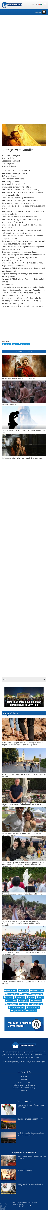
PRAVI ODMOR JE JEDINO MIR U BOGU (30, 1119)
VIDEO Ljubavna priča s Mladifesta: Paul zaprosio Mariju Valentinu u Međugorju (23, 834)
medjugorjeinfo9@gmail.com (25, 1206)
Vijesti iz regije (34, 1007)
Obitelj (41, 997)
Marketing (24, 1079)
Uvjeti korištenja (24, 1082)
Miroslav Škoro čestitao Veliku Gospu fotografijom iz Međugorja (21, 805)
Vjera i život (32, 1011)
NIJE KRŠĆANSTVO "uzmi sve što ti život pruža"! (30, 1185)
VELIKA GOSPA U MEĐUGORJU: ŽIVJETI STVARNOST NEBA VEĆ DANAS (24, 776)
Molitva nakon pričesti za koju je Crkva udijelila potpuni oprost (22, 458)
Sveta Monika (25, 344)
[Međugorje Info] (12, 4)
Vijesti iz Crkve (37, 1004)
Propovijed (24, 1001)
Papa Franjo (12, 1001)
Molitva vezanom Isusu (9, 405)
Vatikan (24, 1004)
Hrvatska (9, 997)
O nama (24, 1077)
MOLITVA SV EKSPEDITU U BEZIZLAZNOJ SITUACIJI (18, 379)
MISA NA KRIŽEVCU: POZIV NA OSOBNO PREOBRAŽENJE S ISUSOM (23, 983)
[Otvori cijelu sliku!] (24, 135)
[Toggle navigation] (44, 12)
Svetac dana (37, 1001)
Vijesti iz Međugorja (17, 1007)
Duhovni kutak (11, 991)
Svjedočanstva (12, 1004)
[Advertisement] (24, 43)
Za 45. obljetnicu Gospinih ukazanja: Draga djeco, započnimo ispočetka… (31, 1134)
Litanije (15, 344)
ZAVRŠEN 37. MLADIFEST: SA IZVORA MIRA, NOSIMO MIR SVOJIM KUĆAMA (23, 953)
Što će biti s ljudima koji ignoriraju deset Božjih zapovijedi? (32, 1157)
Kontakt (24, 1090)
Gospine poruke (36, 994)
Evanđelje (24, 991)
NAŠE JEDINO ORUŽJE (25, 1170)
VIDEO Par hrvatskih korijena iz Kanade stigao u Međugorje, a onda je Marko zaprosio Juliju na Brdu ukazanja (21, 923)
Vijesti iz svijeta (18, 1011)
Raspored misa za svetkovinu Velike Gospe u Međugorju (22, 894)
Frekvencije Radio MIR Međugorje (24, 1088)
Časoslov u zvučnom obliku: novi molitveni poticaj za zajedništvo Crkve (23, 431)
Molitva (6, 344)
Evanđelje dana (37, 991)
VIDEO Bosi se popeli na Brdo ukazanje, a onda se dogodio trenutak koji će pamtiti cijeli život (22, 743)
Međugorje (20, 997)
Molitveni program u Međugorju (24, 1085)
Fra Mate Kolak (12, 994)
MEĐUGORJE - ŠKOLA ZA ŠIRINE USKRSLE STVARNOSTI (31, 1106)
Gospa (24, 994)
